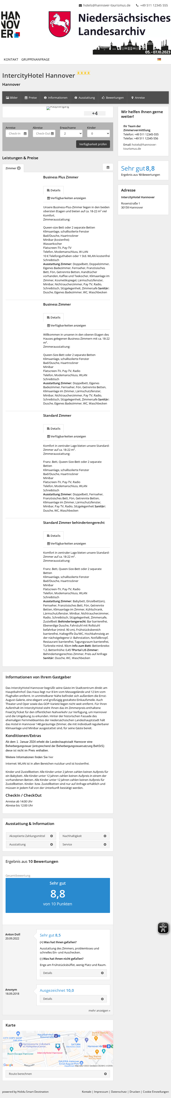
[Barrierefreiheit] (167, 57)
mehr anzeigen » (99, 1010)
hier (51, 757)
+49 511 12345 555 (153, 5)
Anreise (10, 128)
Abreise (38, 128)
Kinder (91, 128)
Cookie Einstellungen (156, 1092)
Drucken (135, 1092)
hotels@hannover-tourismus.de (106, 5)
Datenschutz (119, 1092)
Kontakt (86, 1092)
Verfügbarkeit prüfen (93, 144)
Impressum (101, 1092)
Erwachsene (68, 128)
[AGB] (164, 57)
